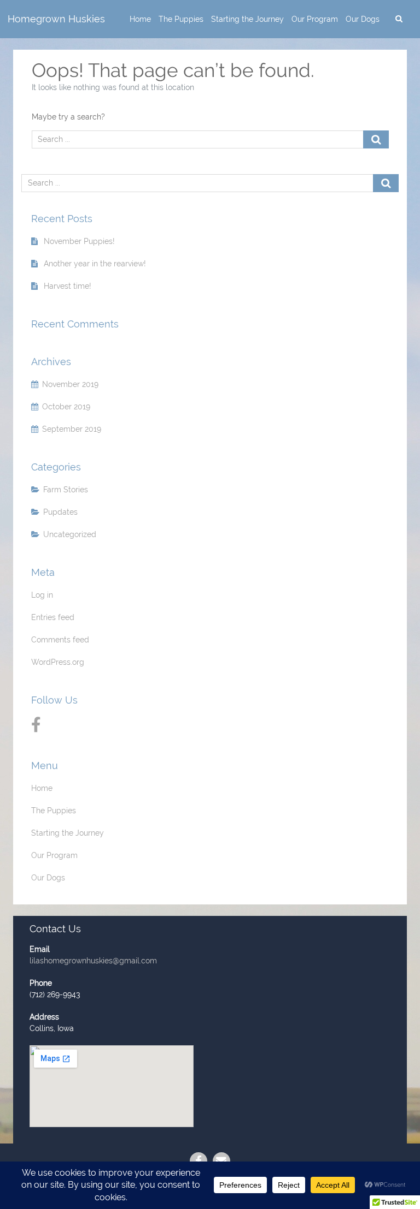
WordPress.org (57, 662)
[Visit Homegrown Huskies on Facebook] (36, 727)
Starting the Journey (247, 19)
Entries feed (52, 617)
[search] (398, 19)
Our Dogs (363, 19)
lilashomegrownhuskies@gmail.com (93, 960)
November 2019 (70, 384)
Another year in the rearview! (95, 263)
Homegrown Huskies (56, 19)
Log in (42, 595)
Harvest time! (67, 286)
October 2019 (66, 406)
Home (140, 19)
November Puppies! (79, 241)
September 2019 (71, 429)
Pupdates (60, 512)
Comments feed (60, 639)
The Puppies (181, 19)
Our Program (314, 19)
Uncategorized (69, 534)
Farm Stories (65, 489)
